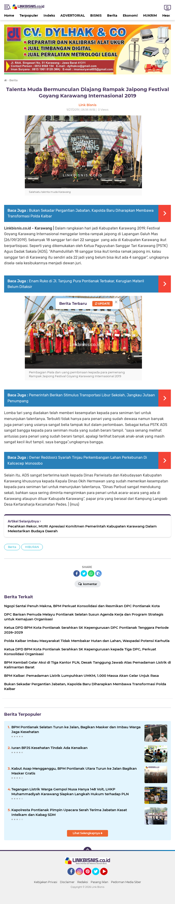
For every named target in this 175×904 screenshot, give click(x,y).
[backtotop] (87, 851)
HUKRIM (150, 15)
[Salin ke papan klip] (98, 573)
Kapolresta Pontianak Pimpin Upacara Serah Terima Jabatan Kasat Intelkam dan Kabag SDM (69, 812)
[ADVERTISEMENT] (87, 49)
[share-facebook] (76, 573)
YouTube (107, 877)
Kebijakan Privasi (45, 882)
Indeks (49, 15)
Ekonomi (130, 15)
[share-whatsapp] (91, 573)
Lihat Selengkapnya (86, 833)
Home (9, 15)
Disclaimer (67, 882)
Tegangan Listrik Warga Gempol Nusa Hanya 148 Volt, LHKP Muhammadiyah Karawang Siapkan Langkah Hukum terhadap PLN (70, 791)
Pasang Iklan (99, 882)
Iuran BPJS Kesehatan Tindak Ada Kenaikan (49, 748)
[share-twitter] (84, 573)
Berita (112, 15)
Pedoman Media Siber (126, 882)
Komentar (89, 584)
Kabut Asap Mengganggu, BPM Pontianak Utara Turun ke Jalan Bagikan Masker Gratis (74, 770)
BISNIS (96, 15)
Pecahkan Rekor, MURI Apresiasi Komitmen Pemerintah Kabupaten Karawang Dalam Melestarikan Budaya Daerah (82, 528)
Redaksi (82, 882)
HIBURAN (32, 547)
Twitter (97, 877)
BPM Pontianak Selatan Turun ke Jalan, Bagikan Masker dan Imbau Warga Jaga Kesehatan (76, 729)
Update (103, 303)
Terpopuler (29, 15)
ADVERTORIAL (72, 15)
